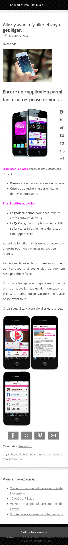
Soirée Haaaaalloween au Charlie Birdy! (36, 514)
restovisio (15, 459)
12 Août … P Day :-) (23, 498)
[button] (13, 436)
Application (18, 454)
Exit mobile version (34, 532)
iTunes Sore (34, 454)
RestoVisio (25, 446)
